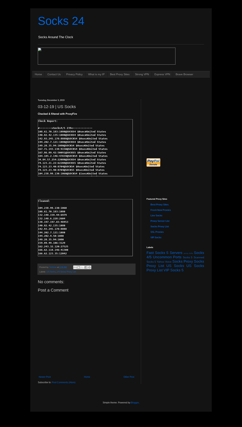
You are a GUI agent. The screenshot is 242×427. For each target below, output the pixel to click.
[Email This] (75, 267)
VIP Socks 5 (174, 270)
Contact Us (54, 74)
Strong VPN (142, 74)
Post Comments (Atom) (63, 382)
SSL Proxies (157, 232)
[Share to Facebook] (86, 267)
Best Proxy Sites (120, 74)
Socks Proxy (182, 261)
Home (38, 74)
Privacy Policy (74, 74)
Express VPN (162, 74)
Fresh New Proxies (160, 210)
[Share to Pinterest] (89, 267)
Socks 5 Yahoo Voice (159, 261)
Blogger (135, 402)
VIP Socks (155, 237)
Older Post (128, 377)
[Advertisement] (106, 84)
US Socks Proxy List (66, 272)
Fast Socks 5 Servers (164, 253)
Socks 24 (61, 21)
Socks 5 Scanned (193, 257)
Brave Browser (184, 74)
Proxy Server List (159, 221)
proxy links (188, 253)
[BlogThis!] (79, 267)
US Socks (51, 272)
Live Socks (156, 215)
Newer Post (45, 377)
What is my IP (96, 74)
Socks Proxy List (159, 226)
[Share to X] (82, 267)
